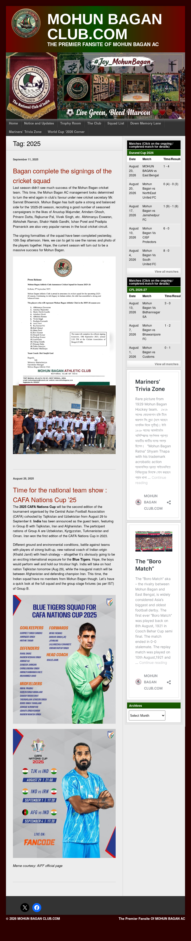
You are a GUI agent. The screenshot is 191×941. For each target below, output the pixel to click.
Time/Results (172, 159)
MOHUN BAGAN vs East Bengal (151, 170)
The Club (94, 123)
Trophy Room (70, 123)
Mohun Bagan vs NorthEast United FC (149, 190)
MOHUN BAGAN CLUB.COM (104, 26)
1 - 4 (166, 166)
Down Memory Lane (145, 123)
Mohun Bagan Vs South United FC (149, 257)
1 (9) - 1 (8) (170, 206)
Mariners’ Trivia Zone (25, 131)
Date (132, 159)
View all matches (167, 271)
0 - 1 (168, 347)
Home (13, 123)
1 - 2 (168, 325)
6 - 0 (166, 228)
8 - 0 (166, 250)
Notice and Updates (39, 123)
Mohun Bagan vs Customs (149, 351)
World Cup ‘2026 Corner (66, 131)
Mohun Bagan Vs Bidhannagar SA (151, 310)
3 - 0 (168, 303)
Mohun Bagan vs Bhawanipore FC (152, 332)
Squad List (115, 123)
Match (147, 159)
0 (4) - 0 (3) (170, 184)
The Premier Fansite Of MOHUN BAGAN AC (152, 918)
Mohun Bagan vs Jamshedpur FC (151, 213)
